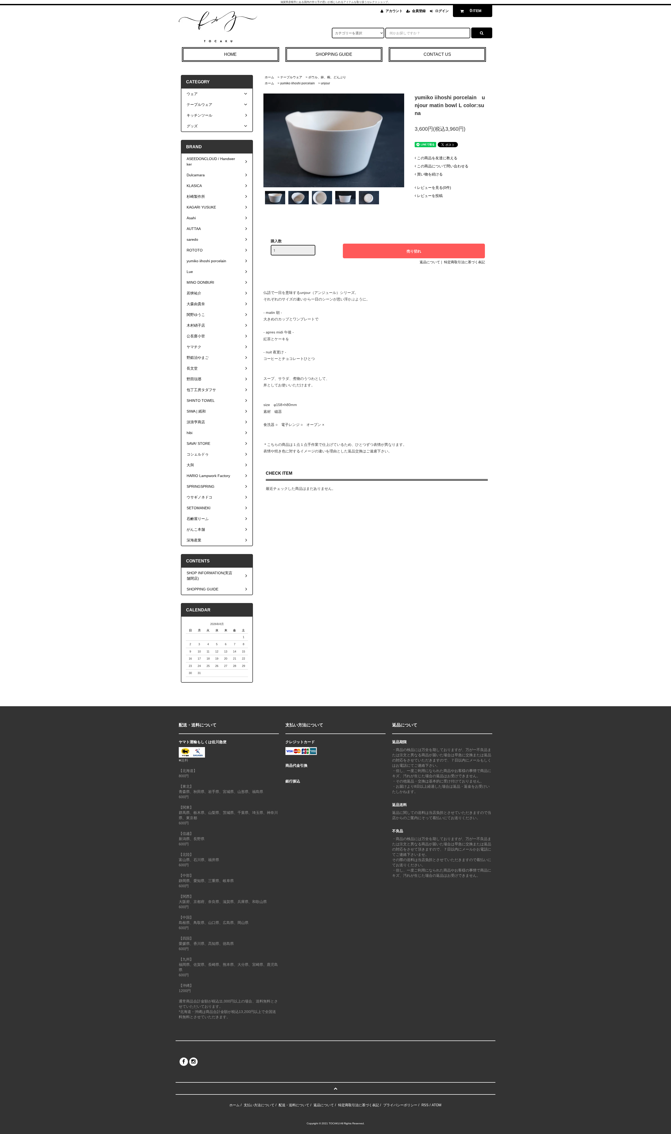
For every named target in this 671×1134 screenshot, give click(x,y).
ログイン (442, 11)
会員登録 (419, 11)
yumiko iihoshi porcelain (297, 83)
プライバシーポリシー (400, 1105)
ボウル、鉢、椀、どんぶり (327, 77)
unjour (325, 83)
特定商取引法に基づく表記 (464, 262)
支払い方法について (259, 1105)
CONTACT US (437, 54)
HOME (230, 54)
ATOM (436, 1105)
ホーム (269, 77)
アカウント (394, 11)
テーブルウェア (291, 77)
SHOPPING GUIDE (334, 54)
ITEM (476, 10)
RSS (425, 1105)
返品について (430, 262)
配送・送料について (294, 1105)
